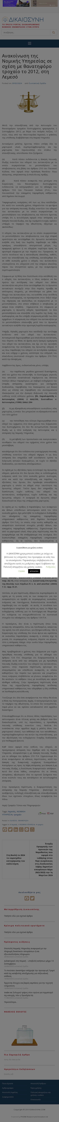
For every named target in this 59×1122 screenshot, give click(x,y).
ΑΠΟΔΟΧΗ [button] (34, 571)
